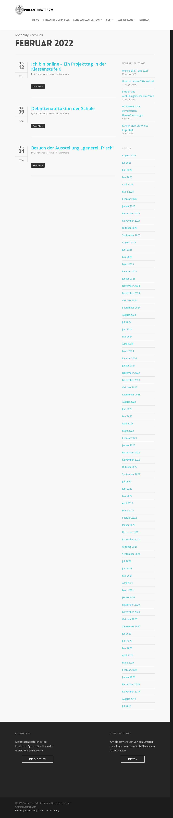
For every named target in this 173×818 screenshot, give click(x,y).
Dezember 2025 (131, 213)
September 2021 (131, 553)
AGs (108, 20)
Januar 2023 (128, 445)
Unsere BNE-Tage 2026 (135, 70)
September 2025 (131, 235)
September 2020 (131, 626)
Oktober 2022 (129, 467)
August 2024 (129, 314)
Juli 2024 (126, 322)
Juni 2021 (127, 568)
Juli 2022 (126, 481)
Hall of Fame (125, 20)
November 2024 (131, 293)
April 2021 (127, 582)
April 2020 (127, 655)
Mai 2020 (127, 648)
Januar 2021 (128, 597)
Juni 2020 (127, 640)
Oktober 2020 (129, 619)
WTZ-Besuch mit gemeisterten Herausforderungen (132, 111)
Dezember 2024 (131, 285)
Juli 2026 (126, 162)
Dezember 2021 (131, 532)
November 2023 (131, 380)
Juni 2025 (127, 249)
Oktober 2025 (129, 227)
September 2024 (131, 307)
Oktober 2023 (129, 387)
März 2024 (128, 351)
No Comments (62, 74)
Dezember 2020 (131, 604)
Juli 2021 (126, 561)
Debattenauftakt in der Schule (63, 108)
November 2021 (131, 539)
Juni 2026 (127, 170)
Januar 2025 (128, 278)
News (35, 20)
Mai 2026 (127, 177)
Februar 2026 (129, 198)
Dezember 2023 (131, 372)
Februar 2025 (129, 271)
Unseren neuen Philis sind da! (138, 81)
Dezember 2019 (131, 684)
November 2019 (131, 691)
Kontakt (145, 20)
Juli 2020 (126, 633)
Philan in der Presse (56, 20)
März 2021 (128, 590)
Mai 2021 (127, 575)
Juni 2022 (127, 488)
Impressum (30, 810)
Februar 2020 (129, 669)
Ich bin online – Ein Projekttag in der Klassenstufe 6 (68, 66)
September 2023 (131, 394)
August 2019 (129, 698)
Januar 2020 (128, 677)
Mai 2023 (127, 416)
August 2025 (129, 242)
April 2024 (127, 343)
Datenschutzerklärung (48, 810)
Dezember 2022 (131, 452)
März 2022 (128, 510)
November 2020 (131, 611)
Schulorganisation (86, 20)
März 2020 (128, 662)
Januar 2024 (128, 365)
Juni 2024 (127, 329)
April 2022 (127, 503)
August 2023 (129, 401)
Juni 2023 (127, 409)
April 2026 (127, 184)
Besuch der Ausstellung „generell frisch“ (72, 148)
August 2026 (129, 155)
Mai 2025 (127, 256)
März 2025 (128, 264)
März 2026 (128, 191)
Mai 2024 (127, 336)
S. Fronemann (40, 74)
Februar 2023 (129, 438)
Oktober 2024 (129, 300)
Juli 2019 (126, 706)
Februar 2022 (129, 517)
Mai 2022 (127, 496)
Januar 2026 (128, 206)
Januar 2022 (128, 525)
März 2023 (128, 430)
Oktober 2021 (129, 546)
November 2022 (131, 459)
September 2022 (131, 474)
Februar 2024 (129, 358)
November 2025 (131, 220)
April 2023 (127, 423)
